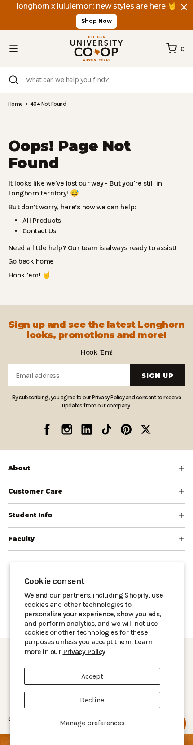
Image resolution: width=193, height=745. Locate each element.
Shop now (96, 20)
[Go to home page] (96, 48)
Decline (92, 700)
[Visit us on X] (146, 429)
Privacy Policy (138, 651)
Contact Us (39, 230)
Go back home (30, 261)
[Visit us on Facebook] (47, 429)
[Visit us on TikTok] (106, 429)
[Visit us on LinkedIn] (87, 429)
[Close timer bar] (184, 7)
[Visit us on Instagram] (67, 429)
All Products (40, 220)
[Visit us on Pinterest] (126, 429)
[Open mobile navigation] (13, 48)
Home (15, 103)
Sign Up (157, 376)
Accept (92, 676)
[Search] (13, 79)
